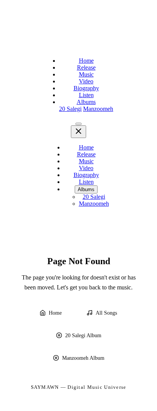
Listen (86, 95)
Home (86, 60)
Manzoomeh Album (83, 358)
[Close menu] (78, 131)
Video (86, 81)
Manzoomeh (98, 109)
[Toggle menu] (78, 124)
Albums (86, 102)
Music (86, 74)
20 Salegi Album (83, 335)
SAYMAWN (45, 387)
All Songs (106, 313)
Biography (86, 88)
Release (86, 67)
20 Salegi (70, 109)
